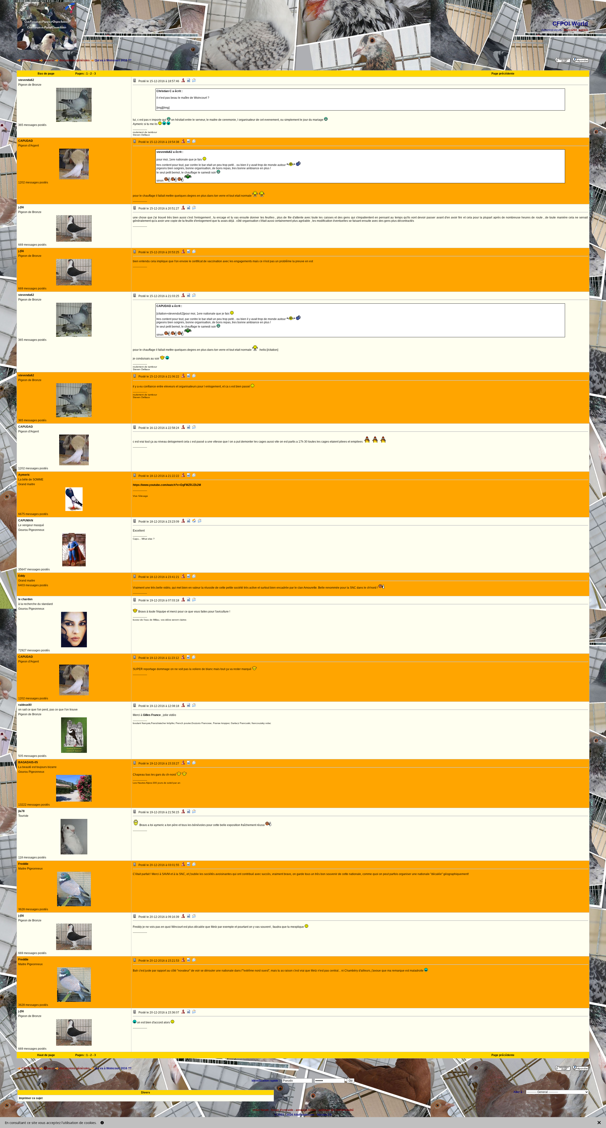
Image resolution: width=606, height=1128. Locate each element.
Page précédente (502, 73)
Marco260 (570, 30)
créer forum (261, 1110)
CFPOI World (30, 60)
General (49, 60)
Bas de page (46, 73)
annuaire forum (306, 1110)
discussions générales (74, 60)
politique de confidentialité (336, 1110)
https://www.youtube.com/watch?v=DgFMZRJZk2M (167, 485)
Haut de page (46, 1055)
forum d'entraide (282, 1110)
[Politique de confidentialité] (102, 1122)
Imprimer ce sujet (31, 1098)
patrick (583, 30)
